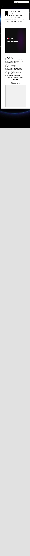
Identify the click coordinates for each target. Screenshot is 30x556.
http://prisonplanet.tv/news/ (10, 65)
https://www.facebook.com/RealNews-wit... (14, 61)
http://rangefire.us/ (9, 58)
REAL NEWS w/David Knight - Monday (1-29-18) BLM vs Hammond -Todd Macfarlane (16, 14)
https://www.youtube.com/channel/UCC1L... (14, 59)
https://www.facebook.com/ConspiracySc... (13, 69)
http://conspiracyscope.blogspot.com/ (12, 66)
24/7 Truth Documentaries (16, 6)
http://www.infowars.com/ (10, 64)
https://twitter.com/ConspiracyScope (12, 75)
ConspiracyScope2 (9, 57)
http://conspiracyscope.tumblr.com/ (12, 71)
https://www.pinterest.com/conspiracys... (13, 72)
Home (9, 6)
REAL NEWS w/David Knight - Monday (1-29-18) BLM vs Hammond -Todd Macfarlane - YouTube (15, 21)
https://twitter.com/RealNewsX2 (11, 62)
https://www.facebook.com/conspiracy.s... (13, 68)
